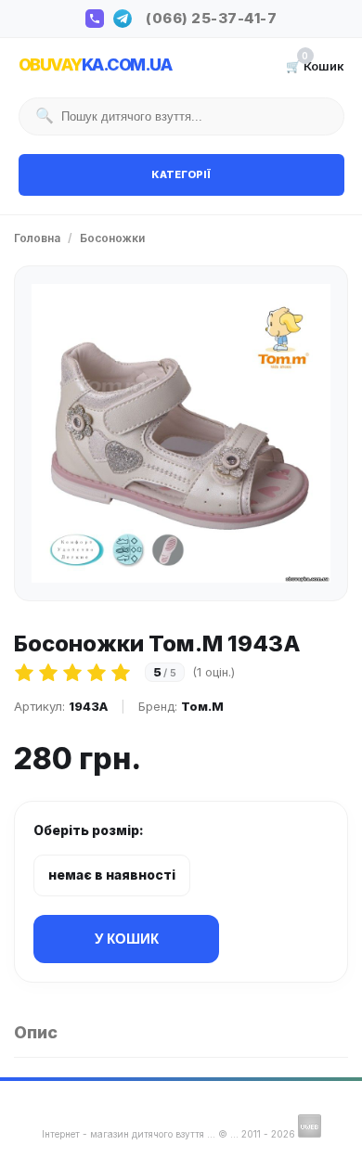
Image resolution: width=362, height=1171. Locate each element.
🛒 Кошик (315, 65)
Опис (36, 1032)
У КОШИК (127, 938)
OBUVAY (95, 64)
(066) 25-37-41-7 (211, 18)
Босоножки (112, 238)
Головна (37, 238)
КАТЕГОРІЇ (181, 174)
